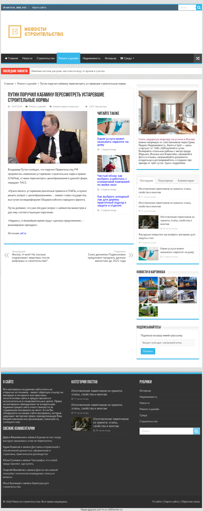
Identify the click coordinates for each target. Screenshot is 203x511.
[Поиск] (199, 7)
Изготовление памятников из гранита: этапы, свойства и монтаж (177, 220)
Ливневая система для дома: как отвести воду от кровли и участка (68, 70)
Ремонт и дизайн (68, 58)
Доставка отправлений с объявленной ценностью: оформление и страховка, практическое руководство (31, 450)
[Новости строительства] (36, 31)
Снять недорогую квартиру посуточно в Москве (167, 139)
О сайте (157, 501)
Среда (128, 58)
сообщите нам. (11, 422)
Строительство (46, 58)
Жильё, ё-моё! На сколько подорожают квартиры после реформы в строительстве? (31, 256)
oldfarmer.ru (115, 509)
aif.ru (23, 233)
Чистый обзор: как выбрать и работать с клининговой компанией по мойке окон (113, 180)
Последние (146, 180)
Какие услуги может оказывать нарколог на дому (112, 141)
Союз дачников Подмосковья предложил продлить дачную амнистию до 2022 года (107, 256)
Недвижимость (92, 58)
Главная (13, 58)
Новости (27, 58)
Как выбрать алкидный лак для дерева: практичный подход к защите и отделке (113, 201)
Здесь (168, 163)
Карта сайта (39, 7)
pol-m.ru (102, 509)
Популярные (165, 180)
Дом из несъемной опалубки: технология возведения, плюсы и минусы (30, 473)
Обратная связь (190, 501)
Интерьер (110, 58)
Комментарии (186, 180)
